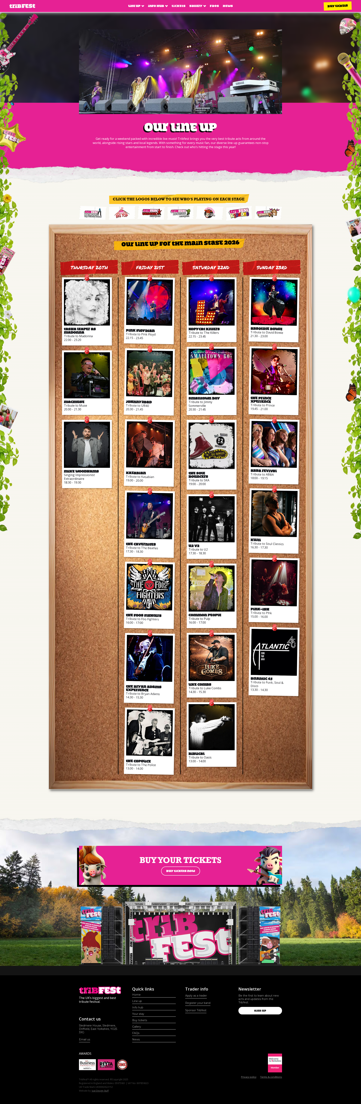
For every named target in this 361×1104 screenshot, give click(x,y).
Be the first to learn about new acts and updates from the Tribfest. (258, 999)
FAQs (214, 6)
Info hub (137, 1007)
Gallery (136, 1026)
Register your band (197, 1003)
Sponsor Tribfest (195, 1010)
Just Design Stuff (100, 1090)
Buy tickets (338, 6)
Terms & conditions (271, 1077)
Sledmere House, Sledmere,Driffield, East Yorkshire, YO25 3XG (98, 1029)
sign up (260, 1011)
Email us (84, 1039)
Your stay (138, 1014)
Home (136, 994)
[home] (22, 6)
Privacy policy (248, 1077)
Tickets (179, 6)
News (228, 6)
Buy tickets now (180, 871)
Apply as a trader (196, 995)
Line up (137, 1001)
